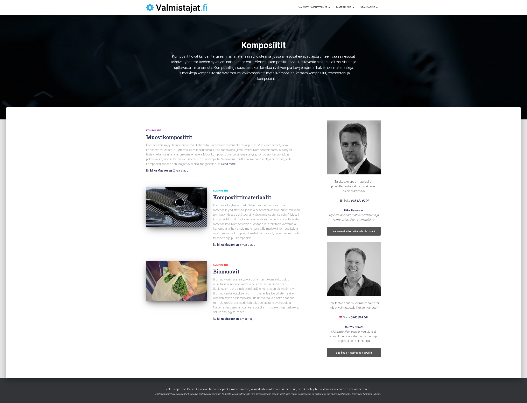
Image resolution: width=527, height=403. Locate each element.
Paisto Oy (193, 389)
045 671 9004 (359, 200)
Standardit (368, 7)
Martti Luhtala (353, 327)
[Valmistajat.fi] (176, 7)
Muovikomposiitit (169, 137)
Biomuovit (226, 271)
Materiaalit (344, 7)
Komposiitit (153, 130)
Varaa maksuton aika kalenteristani (354, 231)
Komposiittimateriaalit (242, 197)
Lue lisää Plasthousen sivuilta (354, 352)
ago (180, 170)
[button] (329, 7)
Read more (228, 164)
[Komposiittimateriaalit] (176, 207)
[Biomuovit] (176, 281)
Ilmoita (355, 394)
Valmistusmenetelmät (313, 7)
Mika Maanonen (353, 210)
